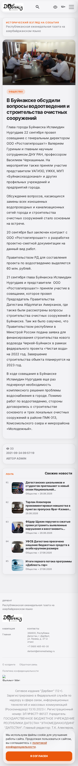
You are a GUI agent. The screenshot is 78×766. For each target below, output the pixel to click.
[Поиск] (37, 7)
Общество (16, 91)
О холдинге (8, 664)
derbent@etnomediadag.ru (41, 651)
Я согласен (39, 756)
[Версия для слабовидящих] (55, 7)
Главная (6, 634)
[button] (71, 7)
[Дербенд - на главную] (19, 7)
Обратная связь (28, 664)
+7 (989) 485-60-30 (38, 646)
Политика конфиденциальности (20, 671)
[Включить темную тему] (46, 7)
